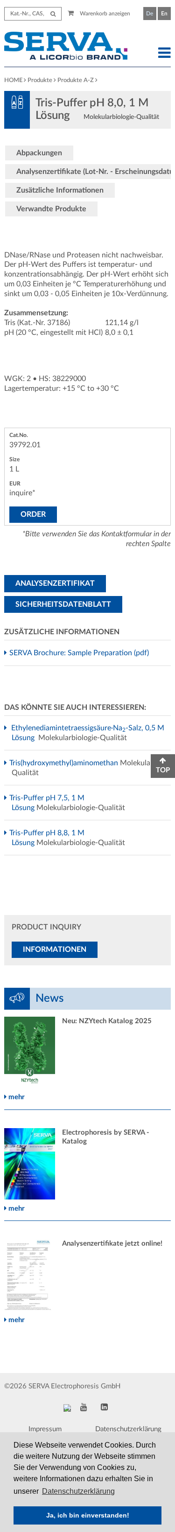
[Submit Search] (53, 13)
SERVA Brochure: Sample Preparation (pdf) (80, 653)
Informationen (54, 949)
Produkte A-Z (75, 80)
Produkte (40, 80)
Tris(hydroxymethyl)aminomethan (65, 763)
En (164, 13)
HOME (13, 80)
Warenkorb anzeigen (104, 13)
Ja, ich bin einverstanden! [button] (87, 1515)
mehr (16, 1097)
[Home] (65, 47)
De (149, 13)
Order (33, 514)
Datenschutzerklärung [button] (78, 1491)
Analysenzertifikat (55, 583)
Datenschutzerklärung (128, 1429)
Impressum (45, 1429)
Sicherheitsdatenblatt (63, 604)
